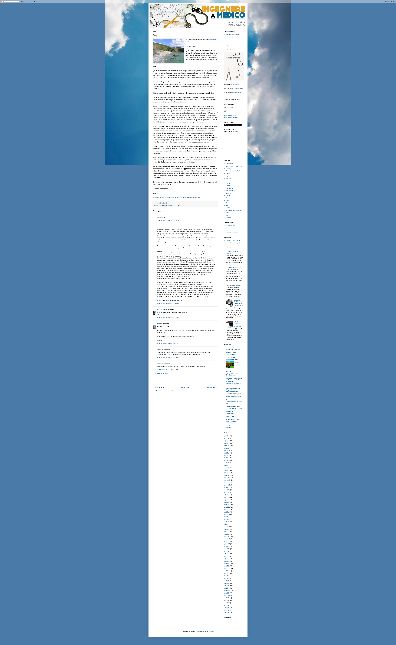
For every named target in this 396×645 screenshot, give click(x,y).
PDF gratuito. (234, 84)
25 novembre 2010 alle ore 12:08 (168, 317)
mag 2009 (227, 590)
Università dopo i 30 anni (234, 210)
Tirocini (228, 208)
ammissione (229, 163)
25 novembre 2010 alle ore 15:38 (168, 343)
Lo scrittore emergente (233, 243)
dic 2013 (226, 458)
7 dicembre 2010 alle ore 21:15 (167, 369)
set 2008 (226, 608)
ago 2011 (227, 526)
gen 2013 (227, 485)
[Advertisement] (185, 380)
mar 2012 (227, 509)
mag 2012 (227, 504)
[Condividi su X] (162, 203)
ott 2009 (226, 581)
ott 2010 (226, 551)
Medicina (229, 198)
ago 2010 (227, 556)
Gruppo (228, 178)
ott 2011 (226, 522)
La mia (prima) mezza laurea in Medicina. (238, 324)
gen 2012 (227, 514)
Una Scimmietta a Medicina (232, 426)
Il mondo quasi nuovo (233, 240)
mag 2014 (227, 445)
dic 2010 (226, 546)
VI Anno (228, 217)
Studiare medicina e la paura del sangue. (234, 268)
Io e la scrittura (230, 190)
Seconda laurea (231, 400)
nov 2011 (227, 519)
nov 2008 (227, 603)
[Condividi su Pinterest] (166, 203)
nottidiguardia (231, 353)
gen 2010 (227, 573)
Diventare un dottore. (233, 285)
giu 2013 (226, 473)
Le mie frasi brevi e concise (234, 408)
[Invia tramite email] (158, 203)
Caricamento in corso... (231, 233)
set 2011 (226, 524)
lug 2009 (226, 585)
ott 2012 (226, 492)
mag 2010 (227, 563)
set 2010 (226, 554)
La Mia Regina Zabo (233, 406)
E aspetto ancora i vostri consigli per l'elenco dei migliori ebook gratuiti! (176, 197)
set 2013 (226, 465)
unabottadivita (231, 416)
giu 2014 (226, 443)
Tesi (227, 205)
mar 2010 (227, 568)
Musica (228, 200)
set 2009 (226, 583)
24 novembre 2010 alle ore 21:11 (168, 220)
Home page (185, 387)
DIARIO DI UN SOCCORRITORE (232, 358)
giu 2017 (226, 436)
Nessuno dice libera (233, 348)
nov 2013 (227, 460)
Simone (160, 323)
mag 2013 (227, 475)
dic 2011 (226, 517)
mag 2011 (227, 534)
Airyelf (198, 631)
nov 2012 (227, 490)
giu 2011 (226, 531)
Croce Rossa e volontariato (234, 171)
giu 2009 (226, 588)
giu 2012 (226, 502)
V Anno (228, 212)
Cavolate (228, 168)
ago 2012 (227, 497)
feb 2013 (227, 482)
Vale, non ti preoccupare (233, 349)
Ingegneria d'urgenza (233, 34)
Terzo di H (229, 411)
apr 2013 (227, 477)
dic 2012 (226, 487)
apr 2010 (227, 566)
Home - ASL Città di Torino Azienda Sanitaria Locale (233, 421)
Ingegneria (229, 188)
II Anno (228, 183)
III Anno (177, 205)
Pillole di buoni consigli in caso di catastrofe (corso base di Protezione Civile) (233, 395)
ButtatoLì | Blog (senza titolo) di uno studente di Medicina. (234, 379)
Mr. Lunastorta (162, 309)
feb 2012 (227, 512)
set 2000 (226, 612)
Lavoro (228, 195)
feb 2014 (227, 453)
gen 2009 (227, 600)
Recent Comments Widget (229, 225)
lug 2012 (226, 500)
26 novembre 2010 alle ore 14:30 (168, 357)
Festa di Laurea (230, 354)
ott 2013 (226, 463)
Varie (227, 215)
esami (228, 173)
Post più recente (158, 387)
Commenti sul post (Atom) (167, 391)
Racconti (228, 203)
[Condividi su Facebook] (164, 203)
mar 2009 (227, 595)
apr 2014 (227, 448)
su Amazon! (237, 92)
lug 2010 (226, 558)
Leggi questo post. (232, 45)
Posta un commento (161, 373)
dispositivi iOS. (238, 88)
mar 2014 (227, 450)
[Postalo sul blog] (160, 203)
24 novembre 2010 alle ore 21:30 (168, 303)
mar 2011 (227, 539)
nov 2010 (227, 549)
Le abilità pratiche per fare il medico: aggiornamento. (238, 303)
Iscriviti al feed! (228, 107)
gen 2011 (227, 544)
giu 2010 (226, 561)
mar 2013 (227, 480)
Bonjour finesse (230, 413)
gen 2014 (227, 455)
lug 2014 (226, 441)
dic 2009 (226, 576)
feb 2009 (227, 598)
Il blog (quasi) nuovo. (232, 37)
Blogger (211, 631)
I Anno (228, 181)
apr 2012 (227, 507)
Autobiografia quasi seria (167, 205)
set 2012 (226, 495)
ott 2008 (226, 605)
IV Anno (228, 193)
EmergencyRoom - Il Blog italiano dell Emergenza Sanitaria (233, 389)
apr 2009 (227, 593)
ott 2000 (226, 610)
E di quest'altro (191, 46)
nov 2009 (227, 578)
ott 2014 (226, 438)
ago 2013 (227, 468)
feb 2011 (226, 541)
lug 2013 (226, 470)
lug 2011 (226, 529)
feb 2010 (227, 571)
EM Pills (229, 371)
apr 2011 (227, 536)
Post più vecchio (211, 387)
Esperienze (229, 176)
